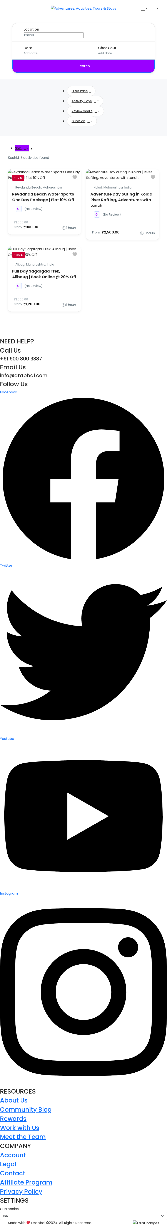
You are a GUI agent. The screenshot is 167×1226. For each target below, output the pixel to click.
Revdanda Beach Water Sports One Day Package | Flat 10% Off (43, 196)
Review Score (82, 111)
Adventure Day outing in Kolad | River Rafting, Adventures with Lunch (122, 199)
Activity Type (82, 101)
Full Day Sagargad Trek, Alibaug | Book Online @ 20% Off (44, 273)
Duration (78, 121)
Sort (18, 148)
